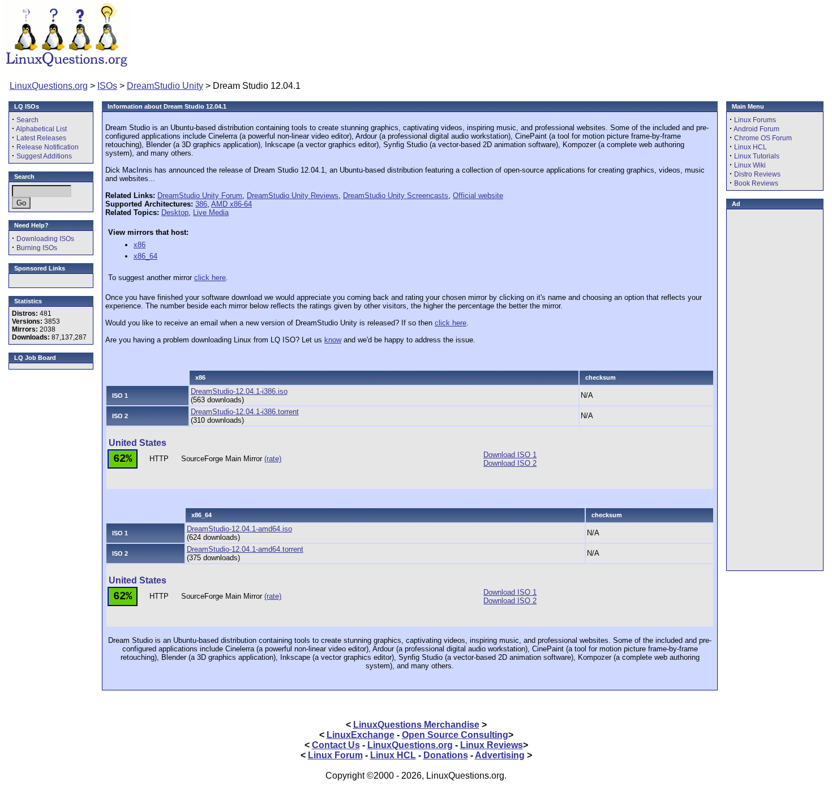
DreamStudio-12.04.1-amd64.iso (239, 529)
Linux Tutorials (756, 156)
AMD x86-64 (231, 204)
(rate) (272, 458)
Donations (445, 755)
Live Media (211, 212)
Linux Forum (335, 755)
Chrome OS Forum (763, 138)
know (332, 340)
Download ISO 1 (510, 454)
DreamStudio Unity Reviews (292, 195)
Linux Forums (755, 120)
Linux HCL (750, 147)
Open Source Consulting (455, 735)
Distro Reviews (757, 174)
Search (27, 120)
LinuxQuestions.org (49, 86)
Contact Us (336, 745)
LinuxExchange (360, 735)
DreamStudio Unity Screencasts (395, 195)
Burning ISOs (36, 248)
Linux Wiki (750, 165)
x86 (139, 245)
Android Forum (756, 129)
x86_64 (145, 256)
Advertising (500, 755)
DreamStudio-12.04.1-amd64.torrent (245, 549)
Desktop (174, 212)
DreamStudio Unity (165, 86)
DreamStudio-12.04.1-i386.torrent (245, 411)
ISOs (107, 86)
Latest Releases (41, 138)
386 (201, 204)
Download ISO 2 (510, 463)
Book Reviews (756, 183)
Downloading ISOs (45, 239)
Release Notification (47, 147)
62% (122, 459)
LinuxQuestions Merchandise (416, 724)
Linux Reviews (491, 745)
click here (210, 277)
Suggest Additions (44, 156)
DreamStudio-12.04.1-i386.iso (239, 391)
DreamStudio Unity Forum (199, 195)
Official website (478, 195)
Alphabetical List (41, 129)
